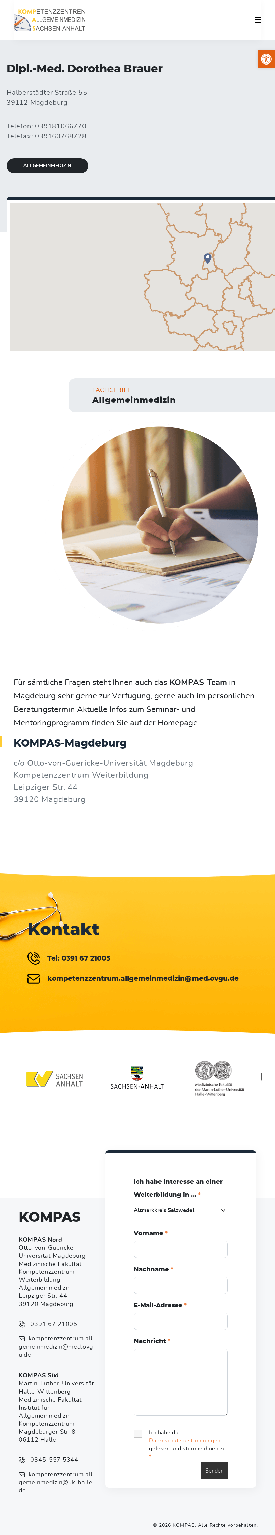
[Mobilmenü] (258, 20)
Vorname (151, 1234)
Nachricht (152, 1341)
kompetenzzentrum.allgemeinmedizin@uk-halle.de (56, 1483)
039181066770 (61, 126)
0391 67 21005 (53, 1324)
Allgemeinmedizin (47, 165)
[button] (266, 59)
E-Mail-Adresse (160, 1306)
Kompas (50, 1217)
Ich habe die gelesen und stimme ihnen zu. (188, 1444)
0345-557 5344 (53, 1460)
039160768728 (61, 136)
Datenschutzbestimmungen (185, 1440)
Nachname (153, 1270)
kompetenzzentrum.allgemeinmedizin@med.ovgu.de (56, 1347)
